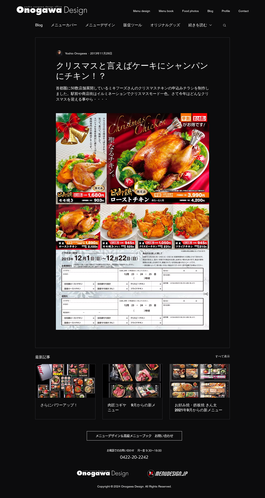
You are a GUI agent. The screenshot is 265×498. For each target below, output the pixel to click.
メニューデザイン (100, 25)
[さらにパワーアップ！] (65, 381)
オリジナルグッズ (165, 25)
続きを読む (197, 25)
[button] (224, 25)
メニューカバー (64, 25)
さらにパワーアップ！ (59, 405)
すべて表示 (222, 356)
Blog (39, 25)
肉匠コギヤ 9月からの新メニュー (131, 407)
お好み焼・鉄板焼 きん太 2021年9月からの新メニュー (198, 407)
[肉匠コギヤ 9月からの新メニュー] (133, 381)
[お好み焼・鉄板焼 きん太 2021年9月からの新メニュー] (200, 381)
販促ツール (132, 25)
